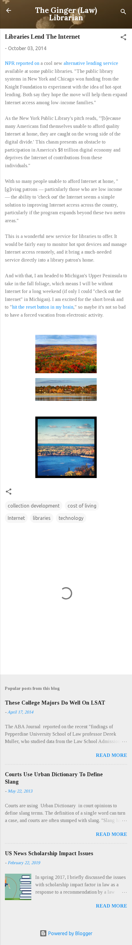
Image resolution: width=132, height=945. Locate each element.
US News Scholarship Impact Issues (49, 853)
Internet (16, 518)
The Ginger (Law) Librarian (66, 14)
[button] (123, 38)
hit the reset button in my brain (42, 307)
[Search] (123, 12)
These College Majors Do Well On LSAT (55, 703)
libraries (42, 518)
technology (71, 518)
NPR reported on (22, 63)
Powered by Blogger (69, 933)
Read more (111, 755)
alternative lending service (91, 63)
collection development (34, 505)
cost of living (82, 505)
